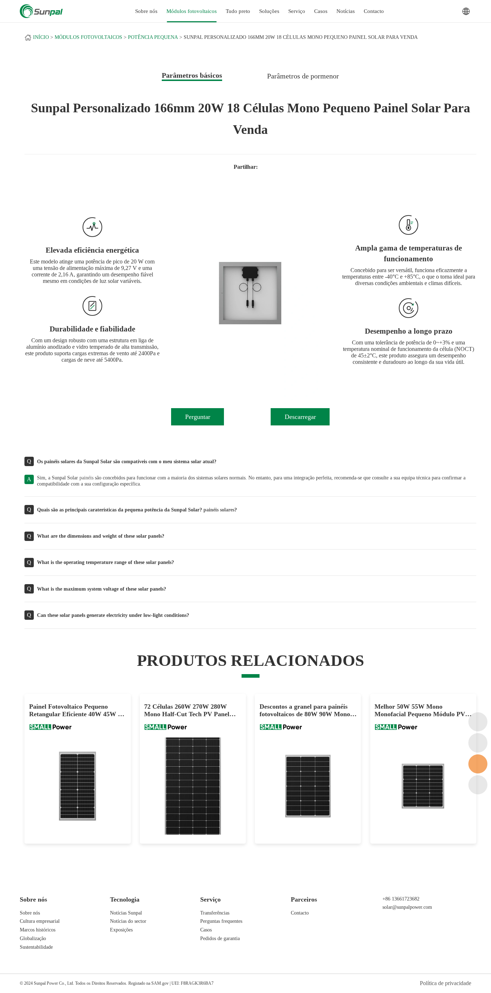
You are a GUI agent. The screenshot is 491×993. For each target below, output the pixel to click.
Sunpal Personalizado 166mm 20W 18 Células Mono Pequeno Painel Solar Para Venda (301, 37)
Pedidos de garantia (220, 938)
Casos (320, 11)
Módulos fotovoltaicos (191, 11)
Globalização (33, 938)
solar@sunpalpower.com (407, 907)
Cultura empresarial (40, 921)
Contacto (374, 11)
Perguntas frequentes (221, 921)
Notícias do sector (128, 921)
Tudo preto (238, 11)
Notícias (345, 11)
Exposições (121, 930)
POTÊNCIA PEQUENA (153, 37)
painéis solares (218, 510)
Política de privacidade (445, 983)
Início (41, 37)
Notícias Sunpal (126, 913)
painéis (86, 477)
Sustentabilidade (36, 947)
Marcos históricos (37, 930)
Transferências (214, 913)
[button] (189, 293)
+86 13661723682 (400, 899)
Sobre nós (30, 913)
